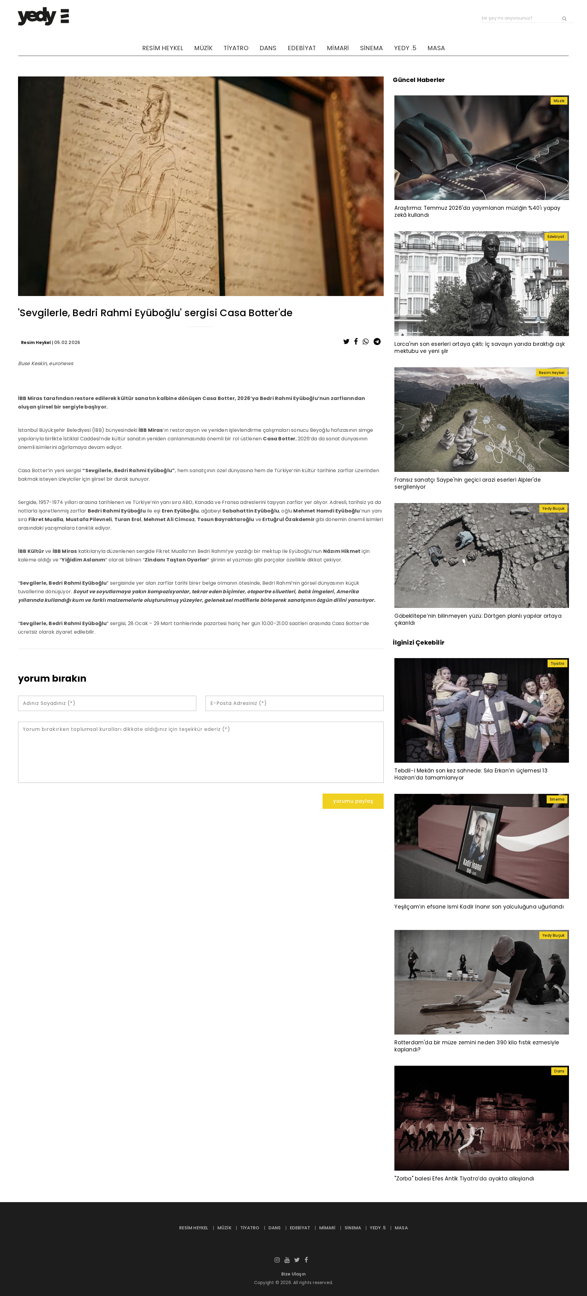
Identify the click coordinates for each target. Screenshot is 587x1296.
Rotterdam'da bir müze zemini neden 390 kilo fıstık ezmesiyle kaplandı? (476, 1046)
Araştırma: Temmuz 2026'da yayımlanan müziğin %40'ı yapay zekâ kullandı (477, 211)
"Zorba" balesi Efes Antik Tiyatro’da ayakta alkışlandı (464, 1178)
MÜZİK (203, 48)
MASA (436, 48)
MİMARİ (338, 48)
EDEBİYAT (302, 48)
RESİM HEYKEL (162, 48)
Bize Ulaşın (293, 1274)
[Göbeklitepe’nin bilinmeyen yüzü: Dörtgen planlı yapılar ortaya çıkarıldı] (481, 555)
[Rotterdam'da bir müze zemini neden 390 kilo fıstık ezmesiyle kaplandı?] (481, 982)
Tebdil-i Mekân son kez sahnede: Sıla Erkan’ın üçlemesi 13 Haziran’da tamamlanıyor (470, 774)
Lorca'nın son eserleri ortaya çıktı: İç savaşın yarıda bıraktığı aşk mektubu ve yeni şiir (479, 347)
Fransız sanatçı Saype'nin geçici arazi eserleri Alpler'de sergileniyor (467, 483)
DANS (268, 48)
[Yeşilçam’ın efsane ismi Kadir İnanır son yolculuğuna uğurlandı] (481, 846)
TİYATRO (235, 48)
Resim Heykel (36, 342)
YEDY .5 (405, 48)
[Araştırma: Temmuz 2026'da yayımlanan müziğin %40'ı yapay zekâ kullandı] (481, 147)
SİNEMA (371, 48)
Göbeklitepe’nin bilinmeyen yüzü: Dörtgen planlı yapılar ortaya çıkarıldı (477, 619)
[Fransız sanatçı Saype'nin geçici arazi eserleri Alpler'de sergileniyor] (481, 419)
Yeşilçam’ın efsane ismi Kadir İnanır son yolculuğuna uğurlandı (478, 906)
